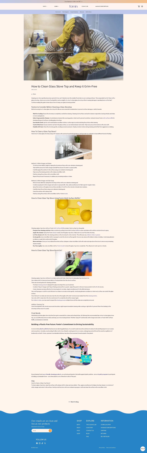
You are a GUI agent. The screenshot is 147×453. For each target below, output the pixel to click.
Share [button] (34, 94)
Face (78, 430)
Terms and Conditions (111, 447)
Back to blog (75, 402)
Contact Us (90, 430)
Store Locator (106, 424)
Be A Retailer (105, 436)
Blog (88, 433)
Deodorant (58, 11)
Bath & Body (88, 11)
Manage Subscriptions (108, 427)
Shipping (103, 430)
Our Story (89, 427)
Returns (103, 433)
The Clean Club (91, 424)
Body (78, 427)
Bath (78, 424)
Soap (78, 433)
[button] (45, 6)
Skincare (82, 11)
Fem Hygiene (66, 11)
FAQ (87, 436)
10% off (143, 448)
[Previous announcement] (50, 1)
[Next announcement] (97, 1)
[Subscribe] (50, 430)
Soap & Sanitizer (74, 11)
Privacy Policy (102, 447)
